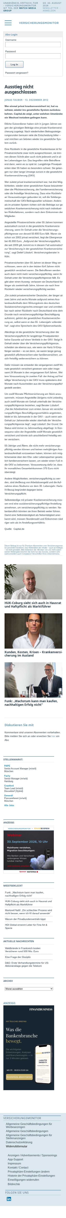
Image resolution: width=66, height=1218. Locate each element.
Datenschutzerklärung (19, 1142)
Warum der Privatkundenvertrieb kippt (25, 919)
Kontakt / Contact (18, 1167)
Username (10, 39)
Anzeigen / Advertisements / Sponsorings (32, 1155)
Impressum (14, 1163)
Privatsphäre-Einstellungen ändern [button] (29, 1171)
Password (10, 51)
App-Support (15, 1159)
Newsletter (50, 8)
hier (53, 736)
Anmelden (49, 10)
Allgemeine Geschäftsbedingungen (27, 1131)
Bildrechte (14, 1184)
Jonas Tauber (14, 99)
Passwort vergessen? (16, 72)
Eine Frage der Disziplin (18, 957)
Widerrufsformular (16, 1146)
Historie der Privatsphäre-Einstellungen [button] (31, 1175)
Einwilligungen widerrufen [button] (23, 1179)
